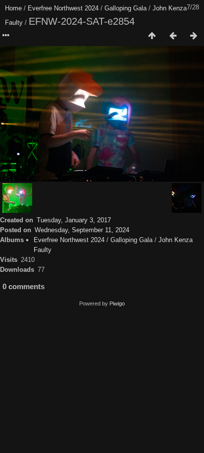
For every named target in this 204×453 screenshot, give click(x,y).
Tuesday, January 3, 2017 (74, 220)
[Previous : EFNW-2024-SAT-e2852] (172, 36)
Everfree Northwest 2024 (63, 8)
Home (13, 8)
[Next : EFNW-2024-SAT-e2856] (193, 36)
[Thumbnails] (152, 36)
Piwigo (117, 303)
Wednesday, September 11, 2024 (82, 230)
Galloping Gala (125, 8)
